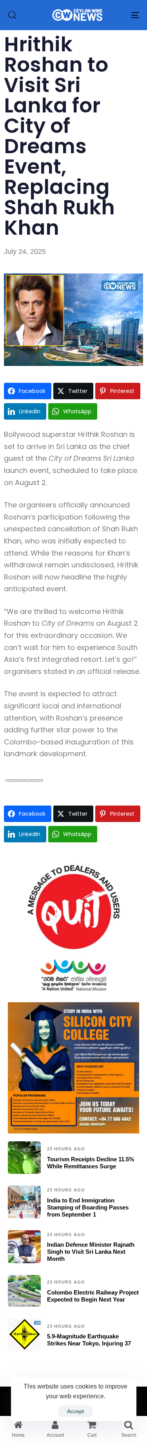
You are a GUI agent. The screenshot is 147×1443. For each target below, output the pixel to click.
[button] (12, 15)
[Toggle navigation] (117, 15)
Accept (75, 1411)
